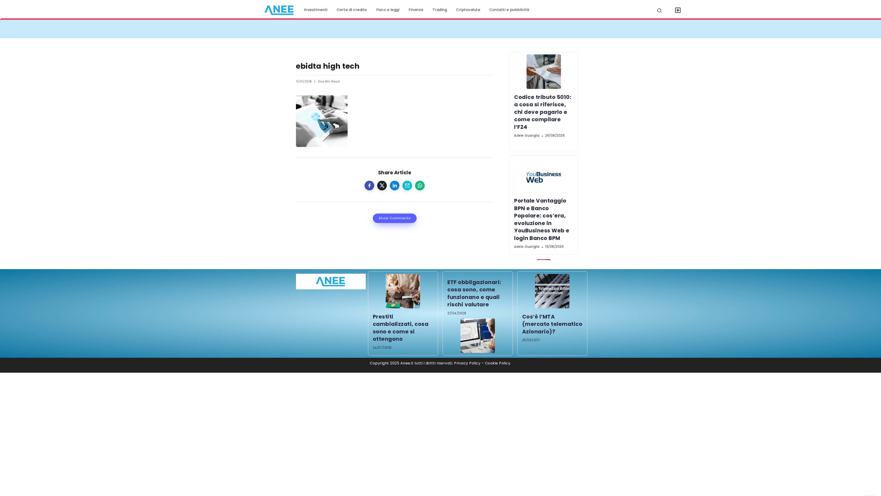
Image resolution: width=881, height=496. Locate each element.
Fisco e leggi (388, 9)
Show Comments (395, 218)
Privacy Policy (467, 363)
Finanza (416, 9)
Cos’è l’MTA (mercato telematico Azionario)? (552, 324)
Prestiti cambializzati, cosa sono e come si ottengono (401, 328)
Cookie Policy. (498, 363)
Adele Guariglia (527, 135)
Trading (439, 9)
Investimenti (316, 9)
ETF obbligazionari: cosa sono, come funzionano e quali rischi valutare (474, 293)
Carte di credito (352, 9)
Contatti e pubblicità (509, 9)
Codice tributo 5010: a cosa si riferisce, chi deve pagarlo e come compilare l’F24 (383, 28)
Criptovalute (468, 9)
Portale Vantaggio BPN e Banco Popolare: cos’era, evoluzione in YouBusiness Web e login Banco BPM (569, 28)
